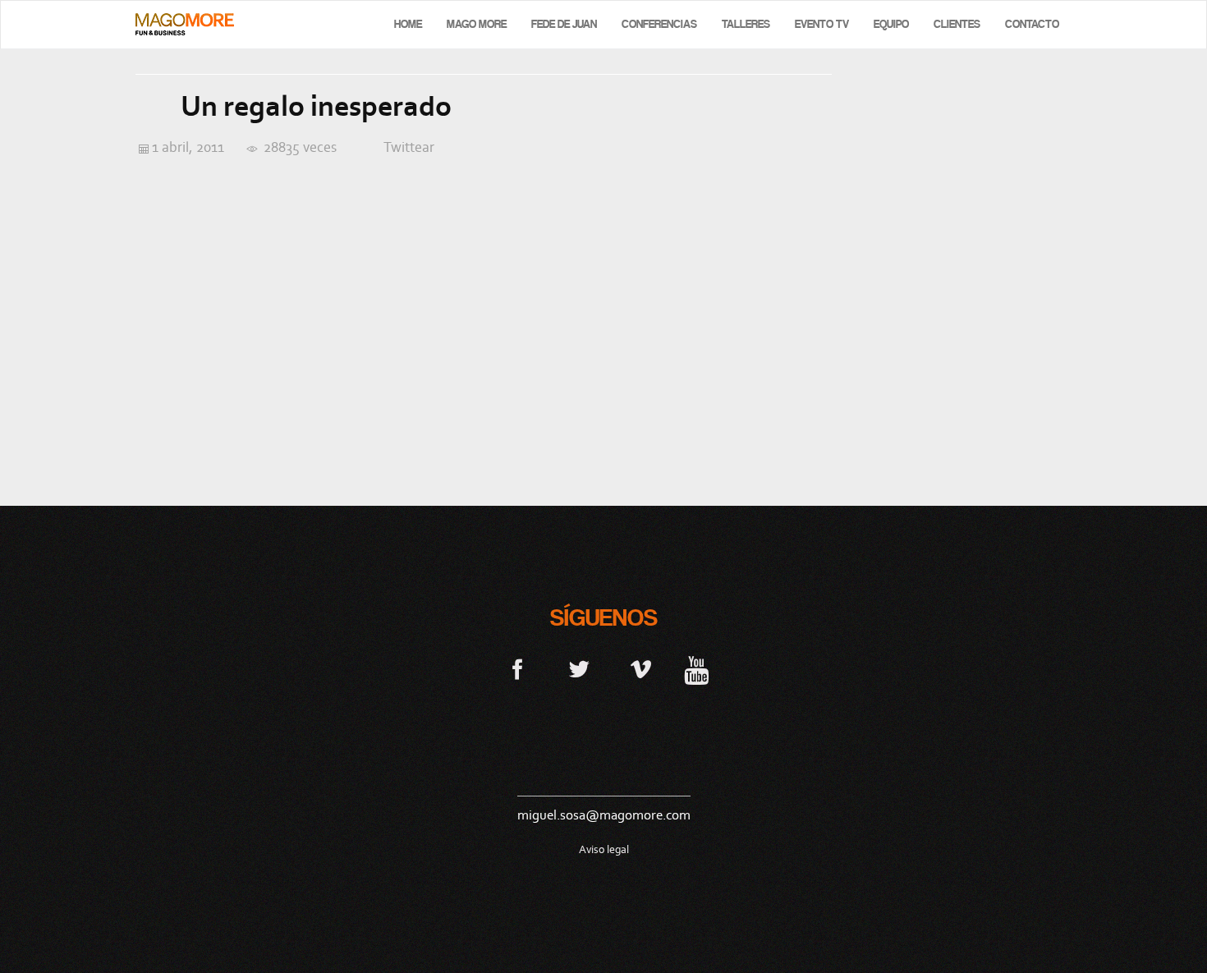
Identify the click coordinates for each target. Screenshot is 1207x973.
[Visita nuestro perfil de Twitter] (579, 668)
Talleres (746, 24)
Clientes (957, 24)
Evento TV (822, 24)
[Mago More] (184, 24)
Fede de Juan (564, 24)
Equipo (891, 24)
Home (408, 24)
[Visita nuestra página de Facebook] (517, 668)
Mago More (477, 24)
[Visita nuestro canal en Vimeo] (640, 668)
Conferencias (659, 24)
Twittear (408, 147)
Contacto (1032, 24)
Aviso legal (604, 849)
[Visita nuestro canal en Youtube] (696, 668)
